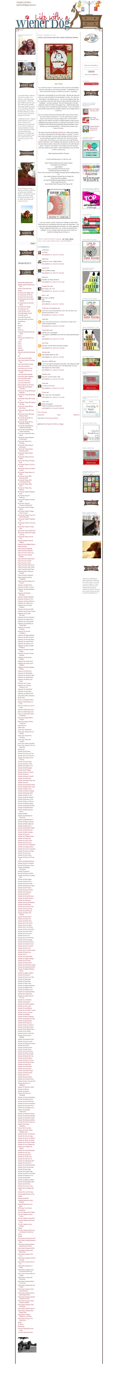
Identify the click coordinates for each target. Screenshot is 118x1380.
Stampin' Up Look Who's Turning (26, 1010)
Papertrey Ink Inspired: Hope (25, 641)
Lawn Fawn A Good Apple (25, 358)
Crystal (44, 392)
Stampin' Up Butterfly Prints (25, 830)
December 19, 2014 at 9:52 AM (53, 273)
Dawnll (44, 259)
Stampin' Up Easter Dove (24, 881)
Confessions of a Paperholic (49, 308)
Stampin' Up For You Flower (25, 927)
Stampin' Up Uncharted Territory (26, 1165)
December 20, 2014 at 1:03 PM (53, 357)
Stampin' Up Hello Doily (24, 981)
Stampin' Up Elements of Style (26, 885)
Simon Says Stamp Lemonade (26, 743)
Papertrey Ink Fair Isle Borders (26, 617)
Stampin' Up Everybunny (24, 892)
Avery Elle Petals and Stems (25, 319)
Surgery (20, 1196)
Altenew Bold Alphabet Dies (25, 282)
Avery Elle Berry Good (24, 311)
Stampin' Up (21, 749)
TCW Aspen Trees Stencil (25, 1208)
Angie (43, 319)
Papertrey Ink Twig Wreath (25, 689)
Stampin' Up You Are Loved (25, 1186)
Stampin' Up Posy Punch (24, 1068)
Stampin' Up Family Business (26, 896)
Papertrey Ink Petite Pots (25, 671)
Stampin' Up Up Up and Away (26, 1167)
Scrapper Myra (46, 286)
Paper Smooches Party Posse (26, 565)
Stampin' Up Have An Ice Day (26, 977)
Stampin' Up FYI (22, 954)
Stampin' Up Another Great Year (26, 780)
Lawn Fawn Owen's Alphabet (25, 376)
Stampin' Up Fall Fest (24, 894)
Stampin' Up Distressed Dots (25, 873)
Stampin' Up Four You (24, 935)
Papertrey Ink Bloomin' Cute (25, 599)
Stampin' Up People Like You (25, 1056)
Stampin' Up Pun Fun (23, 1075)
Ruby (43, 277)
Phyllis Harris (21, 697)
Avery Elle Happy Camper (25, 313)
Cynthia (44, 268)
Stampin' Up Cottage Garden (25, 847)
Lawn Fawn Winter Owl (24, 382)
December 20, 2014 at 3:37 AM (53, 339)
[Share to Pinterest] (72, 239)
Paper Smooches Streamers (25, 575)
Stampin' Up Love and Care (25, 1012)
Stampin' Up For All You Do (25, 923)
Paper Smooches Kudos (24, 563)
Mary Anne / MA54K (47, 361)
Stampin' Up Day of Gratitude (26, 863)
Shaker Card (21, 727)
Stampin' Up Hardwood (24, 975)
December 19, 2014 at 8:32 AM (53, 264)
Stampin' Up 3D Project (24, 751)
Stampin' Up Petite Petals (25, 1066)
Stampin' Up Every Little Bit (25, 890)
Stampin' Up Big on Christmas (26, 801)
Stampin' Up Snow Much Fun (25, 1105)
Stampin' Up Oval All (23, 1045)
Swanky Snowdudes (23, 1198)
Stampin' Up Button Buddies (25, 832)
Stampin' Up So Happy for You (26, 1107)
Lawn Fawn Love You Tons (25, 368)
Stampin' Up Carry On (24, 834)
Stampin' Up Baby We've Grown (26, 786)
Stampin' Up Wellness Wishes (26, 1179)
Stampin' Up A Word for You (25, 766)
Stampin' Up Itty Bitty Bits (25, 994)
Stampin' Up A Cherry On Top (26, 753)
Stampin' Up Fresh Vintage (25, 939)
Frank (19, 342)
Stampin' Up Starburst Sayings (26, 1113)
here (64, 149)
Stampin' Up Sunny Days (24, 1128)
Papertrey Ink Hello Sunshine (26, 637)
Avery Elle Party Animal (24, 317)
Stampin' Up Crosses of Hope (26, 851)
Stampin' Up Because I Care (25, 799)
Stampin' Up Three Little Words (26, 1150)
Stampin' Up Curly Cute (24, 853)
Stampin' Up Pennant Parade (25, 1054)
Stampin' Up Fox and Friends (25, 937)
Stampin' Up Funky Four (24, 952)
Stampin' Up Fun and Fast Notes (26, 950)
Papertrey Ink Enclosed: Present (26, 611)
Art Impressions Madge (24, 306)
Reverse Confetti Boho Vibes (25, 699)
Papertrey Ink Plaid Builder (25, 673)
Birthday (20, 325)
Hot (19, 356)
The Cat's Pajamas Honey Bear (26, 1218)
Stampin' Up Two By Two (24, 1163)
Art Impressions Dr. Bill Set (25, 295)
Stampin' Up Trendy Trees (25, 1156)
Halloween (20, 350)
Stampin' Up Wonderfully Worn (26, 1181)
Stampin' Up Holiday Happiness (26, 985)
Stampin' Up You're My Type (25, 1192)
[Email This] (65, 239)
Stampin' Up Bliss (22, 813)
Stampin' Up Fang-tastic (24, 900)
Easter (19, 336)
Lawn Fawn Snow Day (24, 380)
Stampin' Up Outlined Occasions (26, 1043)
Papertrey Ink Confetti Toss (25, 603)
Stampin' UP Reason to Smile (26, 1087)
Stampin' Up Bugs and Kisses (26, 821)
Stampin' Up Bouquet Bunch (25, 819)
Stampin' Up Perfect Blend (25, 1058)
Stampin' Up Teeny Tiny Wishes (26, 1138)
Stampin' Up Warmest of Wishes (26, 1173)
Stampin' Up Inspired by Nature (26, 991)
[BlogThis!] (67, 239)
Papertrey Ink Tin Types (24, 683)
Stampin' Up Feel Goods (24, 904)
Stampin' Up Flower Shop (24, 921)
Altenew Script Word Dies (25, 288)
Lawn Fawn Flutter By (24, 366)
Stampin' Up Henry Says (24, 983)
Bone (19, 327)
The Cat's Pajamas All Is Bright (26, 1212)
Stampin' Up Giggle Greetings (26, 958)
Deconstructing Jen (60, 132)
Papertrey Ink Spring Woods (25, 677)
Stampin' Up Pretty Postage (25, 1070)
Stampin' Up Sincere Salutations (26, 1103)
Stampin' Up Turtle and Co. (25, 1159)
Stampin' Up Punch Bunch (25, 1077)
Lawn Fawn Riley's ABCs (24, 378)
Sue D (43, 343)
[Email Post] (63, 239)
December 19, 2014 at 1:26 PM (53, 304)
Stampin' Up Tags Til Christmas (26, 1134)
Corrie (43, 383)
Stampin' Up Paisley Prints (25, 1047)
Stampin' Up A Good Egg (24, 761)
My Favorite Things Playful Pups (26, 530)
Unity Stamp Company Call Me (26, 1248)
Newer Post (41, 415)
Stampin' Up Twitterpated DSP (26, 1161)
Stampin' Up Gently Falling (25, 956)
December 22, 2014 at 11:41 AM (53, 397)
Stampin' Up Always (23, 774)
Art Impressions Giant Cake (25, 297)
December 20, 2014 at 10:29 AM (53, 348)
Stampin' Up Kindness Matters (26, 1004)
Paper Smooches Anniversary (26, 552)
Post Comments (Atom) (51, 418)
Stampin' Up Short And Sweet (26, 1101)
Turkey (20, 1234)
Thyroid (20, 1228)
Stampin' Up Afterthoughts (25, 768)
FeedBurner (95, 74)
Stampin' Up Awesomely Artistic (26, 784)
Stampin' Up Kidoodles (24, 1002)
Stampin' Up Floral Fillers (24, 916)
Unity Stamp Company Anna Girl (26, 1238)
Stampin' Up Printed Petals (25, 1072)
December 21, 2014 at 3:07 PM (53, 379)
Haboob (20, 348)
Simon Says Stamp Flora (24, 729)
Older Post (76, 415)
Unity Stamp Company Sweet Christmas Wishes (57, 241)
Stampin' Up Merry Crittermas (26, 1016)
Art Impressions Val (23, 309)
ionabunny (44, 374)
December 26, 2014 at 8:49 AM (53, 408)
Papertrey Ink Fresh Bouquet (25, 621)
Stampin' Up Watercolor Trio (25, 1175)
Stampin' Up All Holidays (24, 770)
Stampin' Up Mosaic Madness (26, 1025)
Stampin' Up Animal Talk (24, 778)
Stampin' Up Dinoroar (23, 871)
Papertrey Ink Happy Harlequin (26, 635)
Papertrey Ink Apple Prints (25, 585)
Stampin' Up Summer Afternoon (26, 1122)
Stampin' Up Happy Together (25, 973)
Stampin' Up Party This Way (25, 1052)
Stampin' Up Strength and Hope (26, 1120)
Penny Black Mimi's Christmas (26, 695)
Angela (20, 290)
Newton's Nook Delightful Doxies (26, 544)
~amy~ (44, 401)
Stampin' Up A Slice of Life (25, 763)
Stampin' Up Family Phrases (25, 898)
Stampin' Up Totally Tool (24, 1154)
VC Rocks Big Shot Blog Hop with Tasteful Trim (94, 128)
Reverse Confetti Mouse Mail (25, 709)
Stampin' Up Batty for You (25, 795)
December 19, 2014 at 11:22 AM (53, 291)
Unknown (44, 352)
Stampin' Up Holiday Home (25, 987)
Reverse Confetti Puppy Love (26, 711)
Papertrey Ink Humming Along (26, 639)
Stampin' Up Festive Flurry (25, 908)
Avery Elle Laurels (23, 315)
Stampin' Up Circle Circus (25, 842)
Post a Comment (42, 412)
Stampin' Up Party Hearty (25, 1049)
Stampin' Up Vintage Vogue (25, 1171)
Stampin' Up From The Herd (25, 946)
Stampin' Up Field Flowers (25, 911)
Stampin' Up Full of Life (24, 948)
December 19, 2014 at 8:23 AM (53, 255)
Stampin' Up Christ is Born (25, 840)
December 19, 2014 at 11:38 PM (53, 326)
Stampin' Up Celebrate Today (25, 836)
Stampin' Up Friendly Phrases (26, 942)
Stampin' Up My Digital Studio (26, 1029)
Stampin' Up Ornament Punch (26, 1039)
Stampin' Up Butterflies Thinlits (26, 828)
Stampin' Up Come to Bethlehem (26, 844)
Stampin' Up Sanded (23, 1091)
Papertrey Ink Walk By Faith (25, 693)
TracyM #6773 (46, 330)
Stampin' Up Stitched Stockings (26, 1115)
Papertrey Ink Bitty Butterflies (26, 597)
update (20, 1322)
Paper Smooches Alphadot (25, 548)
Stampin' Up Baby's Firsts (25, 789)
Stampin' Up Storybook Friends (26, 1118)
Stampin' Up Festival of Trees (26, 906)
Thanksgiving (21, 1210)
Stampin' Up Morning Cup (25, 1023)
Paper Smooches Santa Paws (26, 569)
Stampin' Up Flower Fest (24, 919)
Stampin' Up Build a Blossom (26, 824)
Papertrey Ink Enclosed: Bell (25, 609)
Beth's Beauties (46, 301)
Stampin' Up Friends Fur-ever (26, 944)
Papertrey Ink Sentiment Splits (26, 675)
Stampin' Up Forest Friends (25, 931)
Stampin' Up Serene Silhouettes (26, 1097)
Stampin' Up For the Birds (25, 925)
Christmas (20, 330)
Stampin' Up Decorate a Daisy (26, 865)
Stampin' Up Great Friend (24, 962)
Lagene (44, 250)
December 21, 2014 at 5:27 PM (53, 388)
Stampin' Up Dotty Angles (25, 879)
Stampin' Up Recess (23, 1089)
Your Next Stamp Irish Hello (25, 1332)
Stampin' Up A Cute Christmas (26, 755)
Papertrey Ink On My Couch (25, 661)
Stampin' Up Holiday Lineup (25, 989)
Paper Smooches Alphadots (25, 550)
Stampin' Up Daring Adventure (26, 861)
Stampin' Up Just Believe (24, 1000)
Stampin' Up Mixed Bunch (25, 1020)
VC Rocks (20, 1324)
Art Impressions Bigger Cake (25, 293)
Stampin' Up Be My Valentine (26, 797)
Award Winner (21, 321)
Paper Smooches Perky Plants (26, 567)
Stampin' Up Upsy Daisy (24, 1169)
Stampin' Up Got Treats (24, 960)
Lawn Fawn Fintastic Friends (25, 364)
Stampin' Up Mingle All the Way (26, 1018)
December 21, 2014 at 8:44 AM (53, 370)
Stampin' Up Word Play (24, 1184)
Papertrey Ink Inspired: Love (25, 643)
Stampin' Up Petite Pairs (24, 1064)
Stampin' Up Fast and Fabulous (26, 902)
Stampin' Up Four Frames (25, 933)
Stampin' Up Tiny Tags (24, 1152)
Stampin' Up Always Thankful (26, 776)
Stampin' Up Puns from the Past (26, 1081)
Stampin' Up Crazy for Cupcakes (26, 849)
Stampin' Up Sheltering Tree (25, 1099)
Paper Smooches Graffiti (24, 561)
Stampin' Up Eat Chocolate (25, 883)
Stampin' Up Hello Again (24, 979)
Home (58, 415)
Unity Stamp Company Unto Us (26, 1308)
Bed (19, 323)
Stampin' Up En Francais (24, 887)
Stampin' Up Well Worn (24, 1177)
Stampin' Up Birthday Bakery (25, 803)
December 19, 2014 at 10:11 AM (53, 282)
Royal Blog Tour (22, 725)
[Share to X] (69, 239)
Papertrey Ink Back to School (26, 587)
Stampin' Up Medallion (24, 1014)
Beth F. (44, 295)
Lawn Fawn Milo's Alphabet (25, 374)
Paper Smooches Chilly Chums (26, 558)
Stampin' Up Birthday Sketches (26, 805)
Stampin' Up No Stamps (24, 1031)
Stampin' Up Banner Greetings (26, 791)
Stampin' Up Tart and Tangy (25, 1136)
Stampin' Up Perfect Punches (26, 1060)
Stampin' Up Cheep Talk (24, 838)
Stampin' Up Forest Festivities (26, 929)
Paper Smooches (22, 546)
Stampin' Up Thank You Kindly (26, 1140)
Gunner (20, 346)
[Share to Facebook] (71, 239)
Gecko (19, 344)
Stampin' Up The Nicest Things (26, 1142)
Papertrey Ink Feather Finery (25, 619)
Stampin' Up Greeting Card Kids (26, 967)
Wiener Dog (21, 1326)
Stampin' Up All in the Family (25, 772)
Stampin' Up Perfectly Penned (26, 1062)
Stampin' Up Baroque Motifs (25, 793)
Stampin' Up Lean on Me (24, 1006)
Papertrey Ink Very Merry (24, 691)
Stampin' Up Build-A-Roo (24, 826)
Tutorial (20, 1236)
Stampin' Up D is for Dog (24, 855)
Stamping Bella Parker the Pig (26, 1194)
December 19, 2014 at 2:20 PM (53, 315)
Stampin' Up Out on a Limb (25, 1041)
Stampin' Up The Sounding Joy (26, 1144)
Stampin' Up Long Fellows (25, 1008)
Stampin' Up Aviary (23, 782)
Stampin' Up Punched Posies (26, 1079)
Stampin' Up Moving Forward (25, 1027)
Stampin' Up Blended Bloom (25, 807)
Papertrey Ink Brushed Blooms (26, 601)
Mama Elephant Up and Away (26, 385)
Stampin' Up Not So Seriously (26, 1033)
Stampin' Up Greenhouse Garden (26, 965)
